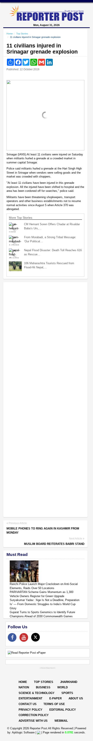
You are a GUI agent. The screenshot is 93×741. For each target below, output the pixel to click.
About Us (76, 698)
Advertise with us (33, 720)
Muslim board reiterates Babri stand (54, 544)
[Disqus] (45, 341)
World (62, 687)
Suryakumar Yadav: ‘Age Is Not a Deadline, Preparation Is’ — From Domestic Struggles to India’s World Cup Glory (44, 604)
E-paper (55, 698)
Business (43, 687)
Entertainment (30, 698)
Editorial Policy (62, 709)
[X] (35, 637)
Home (9, 33)
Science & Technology (37, 693)
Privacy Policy (30, 709)
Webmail (61, 720)
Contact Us (28, 704)
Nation (24, 687)
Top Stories (22, 33)
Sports (67, 693)
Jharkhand (68, 682)
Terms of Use (54, 704)
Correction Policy (34, 715)
